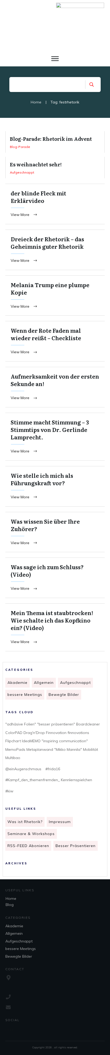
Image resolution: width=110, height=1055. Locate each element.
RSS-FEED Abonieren (28, 845)
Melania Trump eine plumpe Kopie (55, 296)
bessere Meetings (24, 694)
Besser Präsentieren (76, 845)
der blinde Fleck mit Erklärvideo (55, 204)
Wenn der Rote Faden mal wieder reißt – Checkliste (55, 341)
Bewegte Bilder (64, 694)
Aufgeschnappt (75, 682)
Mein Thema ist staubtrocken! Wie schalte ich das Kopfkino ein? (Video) (55, 627)
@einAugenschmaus (23, 769)
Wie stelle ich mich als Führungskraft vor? (55, 486)
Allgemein (44, 682)
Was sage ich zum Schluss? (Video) (55, 578)
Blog (10, 904)
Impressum (60, 821)
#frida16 (52, 769)
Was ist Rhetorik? (24, 821)
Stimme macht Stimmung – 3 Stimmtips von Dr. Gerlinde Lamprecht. (55, 436)
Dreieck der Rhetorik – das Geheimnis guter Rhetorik (55, 250)
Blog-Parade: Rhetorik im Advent (55, 142)
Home (11, 898)
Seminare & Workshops (31, 833)
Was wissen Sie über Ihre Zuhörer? (55, 532)
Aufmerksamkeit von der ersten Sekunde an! (55, 387)
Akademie (17, 682)
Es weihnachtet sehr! (55, 167)
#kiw (9, 791)
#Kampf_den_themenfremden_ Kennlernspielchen (48, 779)
